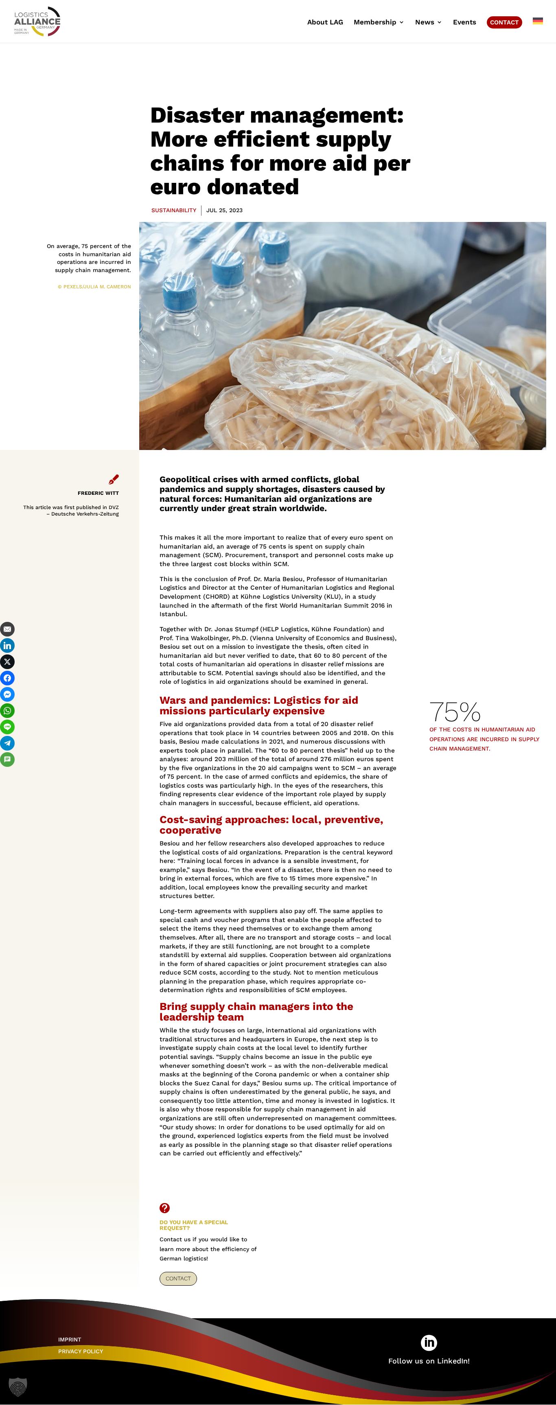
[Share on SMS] (7, 759)
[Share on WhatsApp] (7, 710)
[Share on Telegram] (7, 743)
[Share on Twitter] (7, 661)
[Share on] (7, 775)
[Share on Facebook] (7, 678)
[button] (18, 1387)
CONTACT (178, 1278)
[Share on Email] (7, 629)
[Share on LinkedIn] (7, 645)
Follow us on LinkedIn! (429, 1361)
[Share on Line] (7, 727)
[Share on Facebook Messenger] (7, 694)
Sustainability (173, 210)
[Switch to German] (538, 30)
